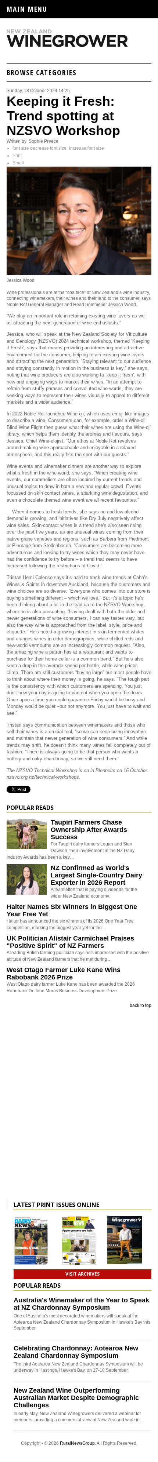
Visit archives (82, 1274)
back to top (140, 1005)
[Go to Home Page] (79, 45)
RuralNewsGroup (77, 1443)
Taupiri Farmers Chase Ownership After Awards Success (89, 830)
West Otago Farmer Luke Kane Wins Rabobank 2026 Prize (64, 973)
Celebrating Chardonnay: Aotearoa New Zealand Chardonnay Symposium (76, 1352)
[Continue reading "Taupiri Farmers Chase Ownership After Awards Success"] (27, 834)
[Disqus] (79, 1105)
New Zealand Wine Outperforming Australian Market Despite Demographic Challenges (76, 1398)
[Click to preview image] (79, 273)
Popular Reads (30, 808)
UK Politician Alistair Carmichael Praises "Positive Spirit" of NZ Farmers (70, 942)
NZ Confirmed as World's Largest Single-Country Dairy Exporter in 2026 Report (96, 875)
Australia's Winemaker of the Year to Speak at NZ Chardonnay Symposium (81, 1303)
